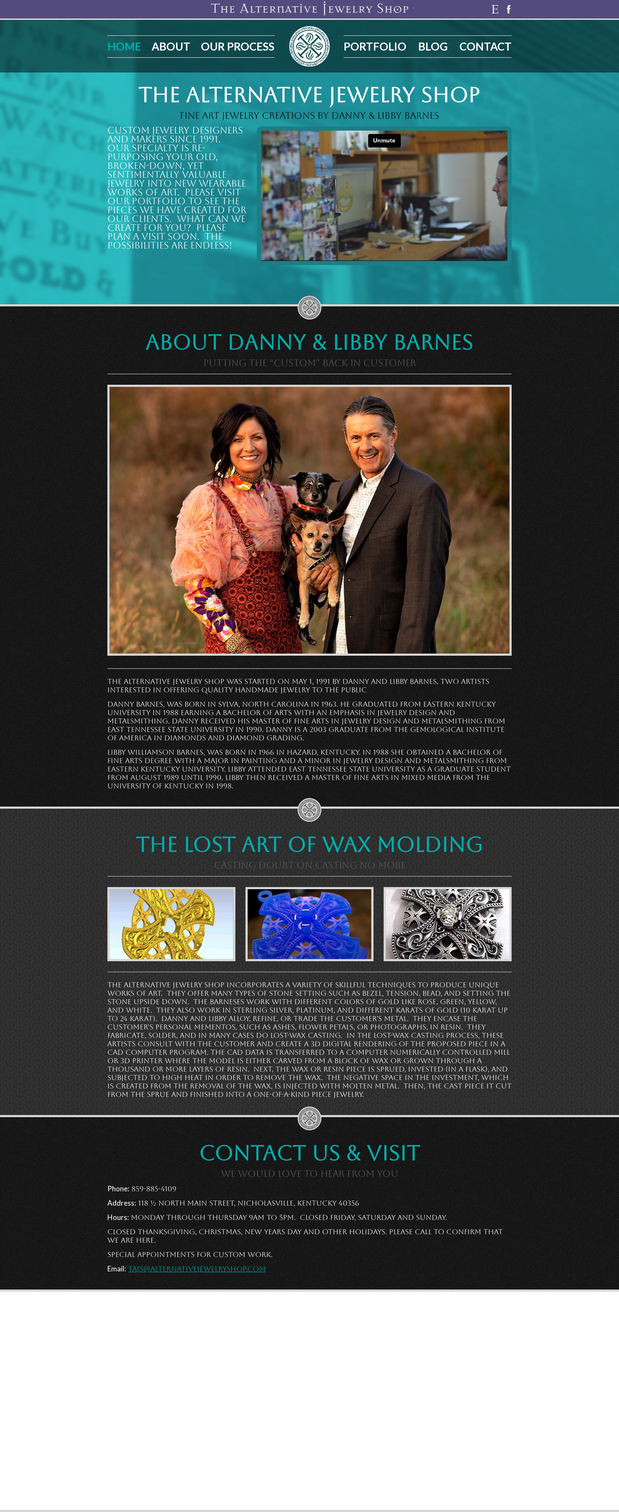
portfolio (375, 46)
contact (485, 46)
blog (433, 46)
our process (238, 46)
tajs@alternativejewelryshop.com (197, 1269)
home (124, 46)
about (171, 46)
